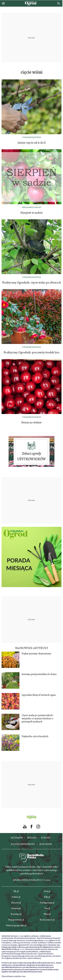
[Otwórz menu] (3, 3)
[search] (58, 3)
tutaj (23, 976)
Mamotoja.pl (16, 914)
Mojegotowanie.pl (16, 919)
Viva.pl (47, 908)
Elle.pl (16, 891)
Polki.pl (47, 897)
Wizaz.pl (47, 914)
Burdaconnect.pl (47, 919)
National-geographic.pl (16, 925)
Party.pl (47, 891)
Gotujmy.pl (16, 908)
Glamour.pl (16, 902)
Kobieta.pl (16, 897)
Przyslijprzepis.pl (47, 902)
